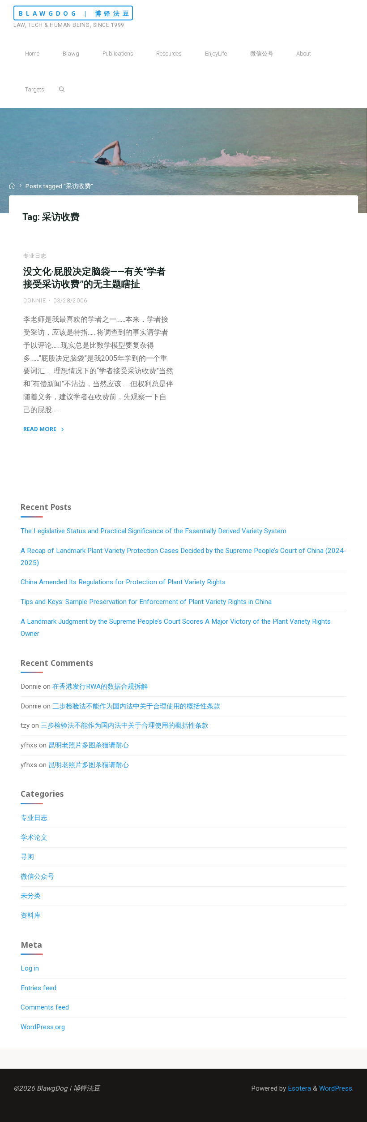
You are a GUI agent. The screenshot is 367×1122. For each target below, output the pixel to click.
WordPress (335, 1088)
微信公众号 (37, 876)
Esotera (298, 1088)
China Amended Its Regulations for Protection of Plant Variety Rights (123, 582)
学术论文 (34, 837)
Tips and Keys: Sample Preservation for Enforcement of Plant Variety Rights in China (146, 602)
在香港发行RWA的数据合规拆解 (100, 686)
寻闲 (27, 857)
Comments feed (45, 1007)
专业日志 (35, 255)
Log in (30, 968)
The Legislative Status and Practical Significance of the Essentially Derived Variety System (153, 531)
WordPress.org (43, 1027)
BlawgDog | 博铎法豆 (75, 13)
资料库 (31, 915)
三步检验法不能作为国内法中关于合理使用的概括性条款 (136, 706)
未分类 (31, 896)
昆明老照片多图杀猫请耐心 (88, 745)
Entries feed (38, 988)
